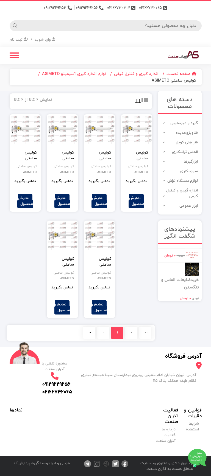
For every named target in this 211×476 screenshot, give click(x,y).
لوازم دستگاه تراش (182, 180)
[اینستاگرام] (95, 463)
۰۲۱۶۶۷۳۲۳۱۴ (119, 7)
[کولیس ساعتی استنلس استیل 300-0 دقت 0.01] (62, 236)
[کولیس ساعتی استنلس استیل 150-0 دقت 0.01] (25, 130)
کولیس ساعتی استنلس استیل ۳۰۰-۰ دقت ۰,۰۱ (63, 261)
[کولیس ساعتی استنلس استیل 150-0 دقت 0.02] (136, 130)
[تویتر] (114, 463)
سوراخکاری (189, 171)
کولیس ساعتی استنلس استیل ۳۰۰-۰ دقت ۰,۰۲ (63, 155)
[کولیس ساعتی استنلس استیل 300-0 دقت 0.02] (62, 130)
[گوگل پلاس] (105, 463)
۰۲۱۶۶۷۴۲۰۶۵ (151, 7)
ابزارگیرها (191, 161)
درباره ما (169, 429)
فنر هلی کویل (187, 142)
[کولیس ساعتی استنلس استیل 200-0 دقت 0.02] (99, 130)
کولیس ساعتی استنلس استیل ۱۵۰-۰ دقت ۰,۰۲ (137, 155)
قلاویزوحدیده (187, 132)
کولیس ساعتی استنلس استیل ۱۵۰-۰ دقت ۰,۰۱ (26, 155)
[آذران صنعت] (183, 54)
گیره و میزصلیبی (184, 123)
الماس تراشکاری (185, 152)
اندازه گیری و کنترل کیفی (182, 193)
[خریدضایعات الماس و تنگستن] (192, 269)
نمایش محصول (136, 201)
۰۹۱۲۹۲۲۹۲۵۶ (87, 7)
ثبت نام (17, 39)
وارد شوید (43, 39)
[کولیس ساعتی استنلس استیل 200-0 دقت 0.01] (99, 236)
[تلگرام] (87, 463)
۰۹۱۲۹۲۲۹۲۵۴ (56, 7)
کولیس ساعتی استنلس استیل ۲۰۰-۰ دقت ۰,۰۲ (100, 155)
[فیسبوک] (123, 463)
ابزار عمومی (188, 205)
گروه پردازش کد (26, 463)
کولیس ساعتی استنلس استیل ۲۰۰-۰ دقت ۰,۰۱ (100, 261)
